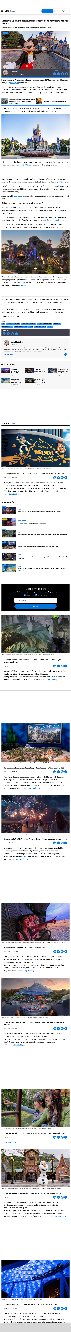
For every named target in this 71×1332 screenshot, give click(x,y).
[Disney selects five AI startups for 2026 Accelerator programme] (35, 1279)
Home (3, 16)
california (57, 323)
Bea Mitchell (15, 71)
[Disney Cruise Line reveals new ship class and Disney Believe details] (35, 448)
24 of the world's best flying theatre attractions (32, 523)
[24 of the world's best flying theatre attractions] (9, 522)
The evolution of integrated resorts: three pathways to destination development (22, 101)
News (8, 16)
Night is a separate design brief (55, 101)
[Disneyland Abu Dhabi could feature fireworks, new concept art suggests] (9, 510)
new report (14, 83)
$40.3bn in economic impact (54, 220)
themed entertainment (13, 323)
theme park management (44, 323)
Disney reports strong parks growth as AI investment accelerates (32, 1193)
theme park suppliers (20, 326)
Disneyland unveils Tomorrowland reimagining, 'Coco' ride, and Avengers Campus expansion (42, 569)
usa (3, 323)
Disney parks (17, 196)
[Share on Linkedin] (54, 73)
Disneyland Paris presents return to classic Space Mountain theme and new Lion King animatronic (43, 557)
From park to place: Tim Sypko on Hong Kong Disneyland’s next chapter (34, 1133)
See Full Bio (8, 355)
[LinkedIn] (65, 354)
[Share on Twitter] (58, 73)
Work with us (47, 11)
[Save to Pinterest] (62, 73)
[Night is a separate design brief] (39, 101)
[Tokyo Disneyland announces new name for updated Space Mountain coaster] (35, 997)
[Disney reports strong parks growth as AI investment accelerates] (35, 1167)
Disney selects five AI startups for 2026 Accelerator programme (31, 1304)
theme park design (40, 326)
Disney (14, 108)
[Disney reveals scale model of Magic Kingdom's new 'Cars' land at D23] (9, 545)
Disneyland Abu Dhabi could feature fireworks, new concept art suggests (39, 511)
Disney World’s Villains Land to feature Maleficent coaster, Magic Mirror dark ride (42, 534)
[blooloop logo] (22, 11)
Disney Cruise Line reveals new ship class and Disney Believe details (34, 473)
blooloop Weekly (42, 595)
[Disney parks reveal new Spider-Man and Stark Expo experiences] (5, 370)
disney (31, 326)
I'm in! (35, 606)
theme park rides (7, 326)
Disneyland (23, 285)
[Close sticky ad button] (70, 1325)
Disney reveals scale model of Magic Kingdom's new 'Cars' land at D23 (38, 546)
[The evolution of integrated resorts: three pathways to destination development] (4, 101)
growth (59, 182)
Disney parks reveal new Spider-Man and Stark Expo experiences (16, 372)
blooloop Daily (30, 595)
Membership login (62, 11)
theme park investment (28, 323)
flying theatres (22, 520)
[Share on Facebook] (66, 73)
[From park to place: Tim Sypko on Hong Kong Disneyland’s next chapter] (35, 1107)
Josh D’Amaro (26, 165)
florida (50, 326)
